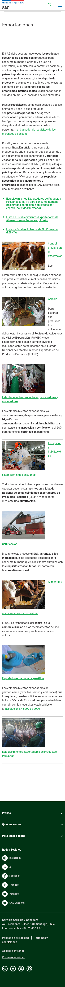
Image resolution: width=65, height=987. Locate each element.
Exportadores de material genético (23, 678)
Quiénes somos (11, 824)
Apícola (52, 299)
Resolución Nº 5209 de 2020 (22, 708)
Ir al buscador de (25, 129)
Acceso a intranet (13, 950)
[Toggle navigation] (50, 5)
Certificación (9, 544)
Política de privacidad (15, 938)
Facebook (14, 875)
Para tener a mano (13, 835)
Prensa (6, 813)
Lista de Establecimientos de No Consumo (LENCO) (32, 231)
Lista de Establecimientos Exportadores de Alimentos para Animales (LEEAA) (32, 218)
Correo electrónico (13, 957)
